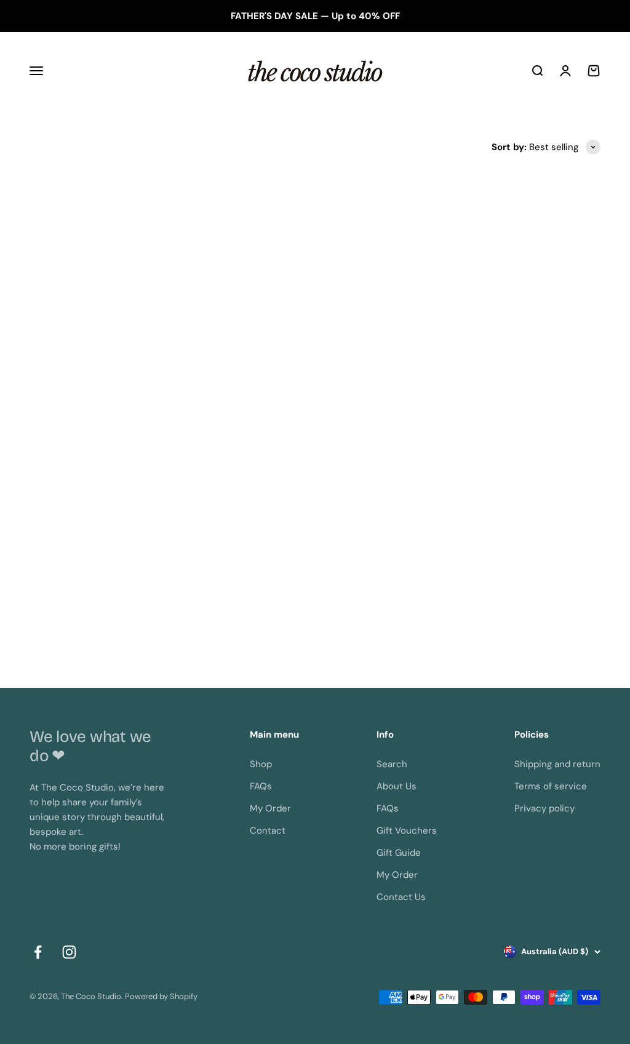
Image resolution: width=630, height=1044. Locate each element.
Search (392, 764)
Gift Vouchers (407, 830)
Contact (267, 830)
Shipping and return (557, 764)
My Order (270, 808)
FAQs (261, 786)
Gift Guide (399, 853)
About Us (397, 786)
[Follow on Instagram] (69, 952)
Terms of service (550, 786)
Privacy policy (544, 808)
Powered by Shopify (161, 996)
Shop (261, 764)
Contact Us (401, 897)
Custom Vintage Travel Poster (168, 610)
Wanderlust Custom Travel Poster (462, 610)
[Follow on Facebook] (38, 952)
